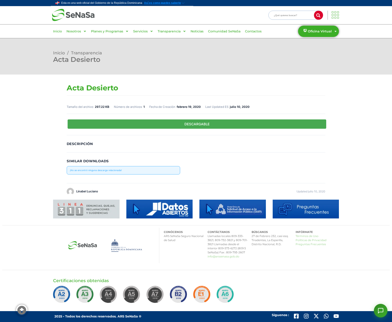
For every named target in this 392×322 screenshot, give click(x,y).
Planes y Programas (107, 31)
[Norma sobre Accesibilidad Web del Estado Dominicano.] (179, 296)
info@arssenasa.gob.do (223, 256)
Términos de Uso (307, 236)
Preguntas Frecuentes (311, 244)
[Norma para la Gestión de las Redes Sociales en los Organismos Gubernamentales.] (202, 296)
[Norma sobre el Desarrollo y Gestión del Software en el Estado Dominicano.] (226, 296)
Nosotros (73, 31)
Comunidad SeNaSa (224, 31)
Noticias (197, 31)
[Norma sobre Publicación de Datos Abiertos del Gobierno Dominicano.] (85, 296)
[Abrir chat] (380, 310)
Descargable (197, 124)
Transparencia (169, 31)
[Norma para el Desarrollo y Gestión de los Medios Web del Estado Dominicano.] (62, 296)
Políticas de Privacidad (311, 240)
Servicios (140, 31)
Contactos (253, 31)
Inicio (57, 31)
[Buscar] (318, 15)
